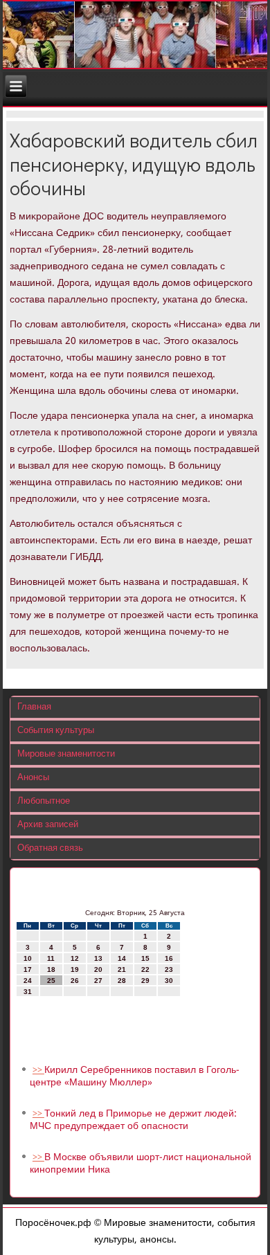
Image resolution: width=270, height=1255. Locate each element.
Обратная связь (50, 848)
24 (28, 980)
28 (122, 980)
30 (169, 980)
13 (98, 958)
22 (145, 969)
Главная (34, 707)
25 (51, 980)
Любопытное (43, 801)
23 (169, 969)
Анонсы (33, 778)
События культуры (55, 731)
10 (28, 958)
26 (75, 980)
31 (28, 991)
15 (145, 958)
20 (98, 969)
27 (98, 980)
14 (122, 958)
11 (51, 958)
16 (169, 958)
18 (51, 969)
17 (28, 969)
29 (145, 980)
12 (75, 958)
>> (38, 1070)
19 (75, 969)
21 (122, 969)
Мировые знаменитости (66, 754)
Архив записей (47, 825)
